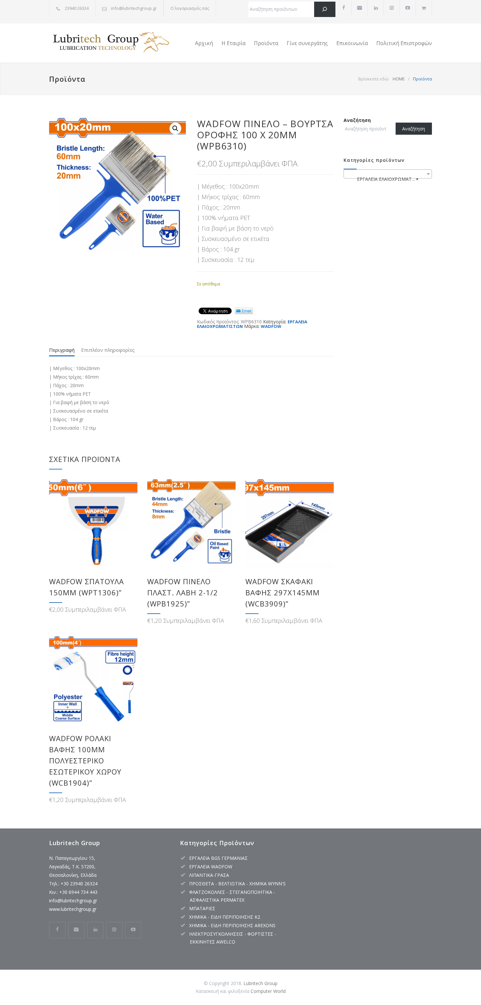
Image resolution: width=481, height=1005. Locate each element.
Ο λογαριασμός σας (189, 8)
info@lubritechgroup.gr (73, 900)
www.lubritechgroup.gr (73, 909)
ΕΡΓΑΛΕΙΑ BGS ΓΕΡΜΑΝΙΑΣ (218, 858)
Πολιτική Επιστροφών (404, 43)
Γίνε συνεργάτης (307, 43)
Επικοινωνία (352, 43)
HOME (399, 79)
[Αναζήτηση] (324, 9)
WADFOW (271, 326)
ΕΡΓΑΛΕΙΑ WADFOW (210, 866)
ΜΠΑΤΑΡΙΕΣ (202, 908)
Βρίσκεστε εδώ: (373, 79)
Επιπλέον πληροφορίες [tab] (108, 350)
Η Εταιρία (233, 43)
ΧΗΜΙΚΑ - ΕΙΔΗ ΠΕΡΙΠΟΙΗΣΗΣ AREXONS (232, 925)
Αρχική (204, 43)
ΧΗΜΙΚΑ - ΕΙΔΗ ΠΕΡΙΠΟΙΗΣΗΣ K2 (224, 917)
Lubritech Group (260, 983)
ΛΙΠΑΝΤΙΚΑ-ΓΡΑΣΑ (209, 875)
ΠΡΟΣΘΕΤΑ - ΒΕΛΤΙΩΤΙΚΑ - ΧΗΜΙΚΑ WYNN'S (237, 883)
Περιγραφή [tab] (62, 350)
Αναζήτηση (357, 120)
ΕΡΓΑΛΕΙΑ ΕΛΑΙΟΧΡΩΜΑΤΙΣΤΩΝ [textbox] (389, 179)
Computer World (268, 991)
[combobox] (388, 174)
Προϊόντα (266, 43)
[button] (175, 128)
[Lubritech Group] (109, 43)
